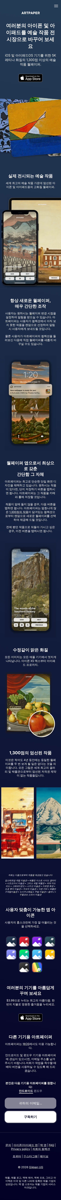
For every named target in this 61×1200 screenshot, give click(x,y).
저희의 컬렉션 (41, 1149)
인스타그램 (31, 1156)
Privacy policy (20, 1149)
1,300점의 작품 (18, 512)
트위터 (17, 1156)
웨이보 (44, 1156)
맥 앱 (43, 1145)
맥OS (26, 1044)
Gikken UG (36, 1167)
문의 (8, 1145)
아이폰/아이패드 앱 (25, 1145)
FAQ (51, 1145)
